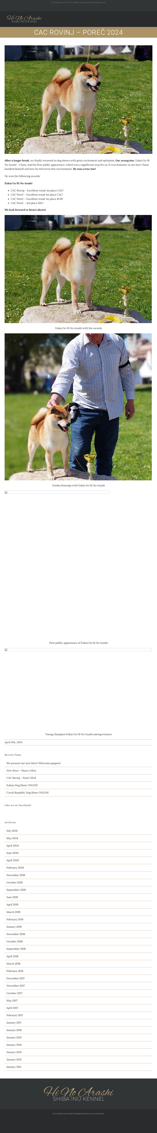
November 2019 (15, 875)
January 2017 (13, 1022)
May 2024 (12, 838)
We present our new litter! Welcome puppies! (33, 763)
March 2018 (13, 963)
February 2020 (15, 867)
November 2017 (15, 985)
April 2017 (12, 1008)
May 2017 (11, 1000)
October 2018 (14, 941)
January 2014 (14, 1044)
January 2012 (14, 1059)
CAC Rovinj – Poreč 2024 (21, 778)
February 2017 (14, 1015)
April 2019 (12, 904)
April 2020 (12, 860)
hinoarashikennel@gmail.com (93, 2)
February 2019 (14, 919)
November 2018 (15, 934)
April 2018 (12, 956)
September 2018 (16, 948)
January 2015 (14, 1037)
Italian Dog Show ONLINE (22, 785)
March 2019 (13, 912)
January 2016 (14, 1030)
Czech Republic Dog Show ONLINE (27, 792)
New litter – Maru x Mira (21, 770)
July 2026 (12, 830)
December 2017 (15, 978)
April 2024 (12, 845)
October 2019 (14, 882)
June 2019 (12, 897)
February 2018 (14, 971)
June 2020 (12, 853)
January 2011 (13, 1067)
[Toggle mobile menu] (151, 17)
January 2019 (14, 926)
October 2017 (14, 993)
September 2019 (16, 890)
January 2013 (14, 1052)
